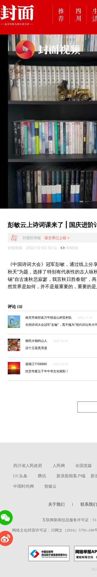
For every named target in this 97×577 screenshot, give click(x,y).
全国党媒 (83, 465)
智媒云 (50, 486)
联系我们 (88, 504)
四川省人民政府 (27, 465)
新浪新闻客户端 (70, 476)
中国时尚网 (23, 486)
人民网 (59, 465)
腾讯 (42, 476)
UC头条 (20, 476)
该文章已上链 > (57, 237)
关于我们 (56, 504)
